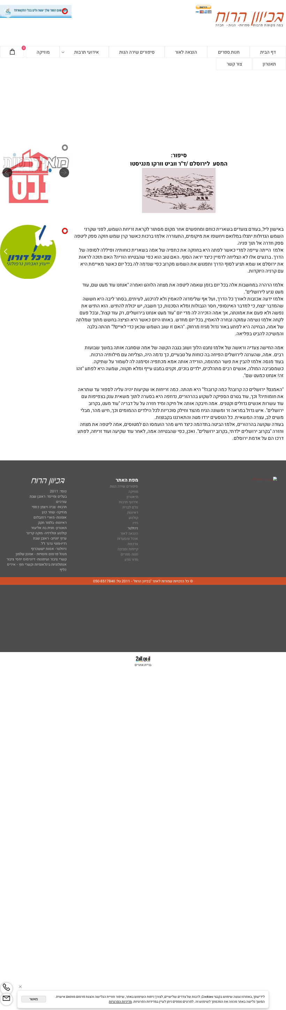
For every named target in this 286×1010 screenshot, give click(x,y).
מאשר (33, 999)
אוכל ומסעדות (127, 538)
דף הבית (268, 52)
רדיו (135, 523)
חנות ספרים (229, 52)
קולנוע (133, 517)
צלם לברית (130, 507)
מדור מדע (131, 559)
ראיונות (132, 512)
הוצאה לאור (186, 52)
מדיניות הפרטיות (120, 1001)
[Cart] (12, 52)
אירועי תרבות (86, 52)
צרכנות (133, 543)
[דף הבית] (249, 19)
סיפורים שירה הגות (137, 52)
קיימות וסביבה (128, 549)
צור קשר (234, 64)
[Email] (6, 999)
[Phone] (6, 989)
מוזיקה (43, 52)
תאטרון (269, 64)
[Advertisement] (143, 105)
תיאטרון (132, 496)
